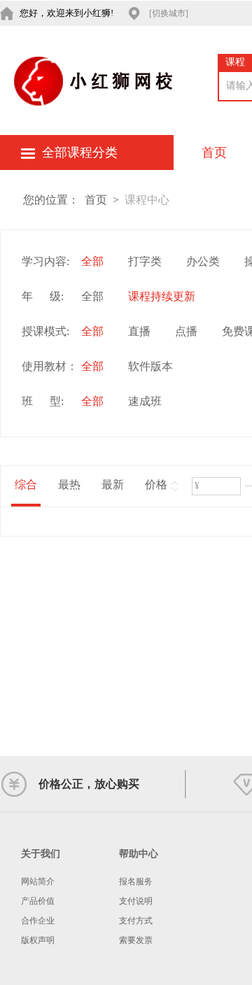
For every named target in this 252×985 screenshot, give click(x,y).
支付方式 (136, 921)
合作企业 (38, 921)
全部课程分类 (80, 153)
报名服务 (136, 881)
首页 (214, 153)
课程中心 (147, 200)
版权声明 (38, 940)
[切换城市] (168, 13)
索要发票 (136, 940)
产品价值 (38, 901)
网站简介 (38, 881)
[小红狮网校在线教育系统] (95, 80)
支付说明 (136, 901)
